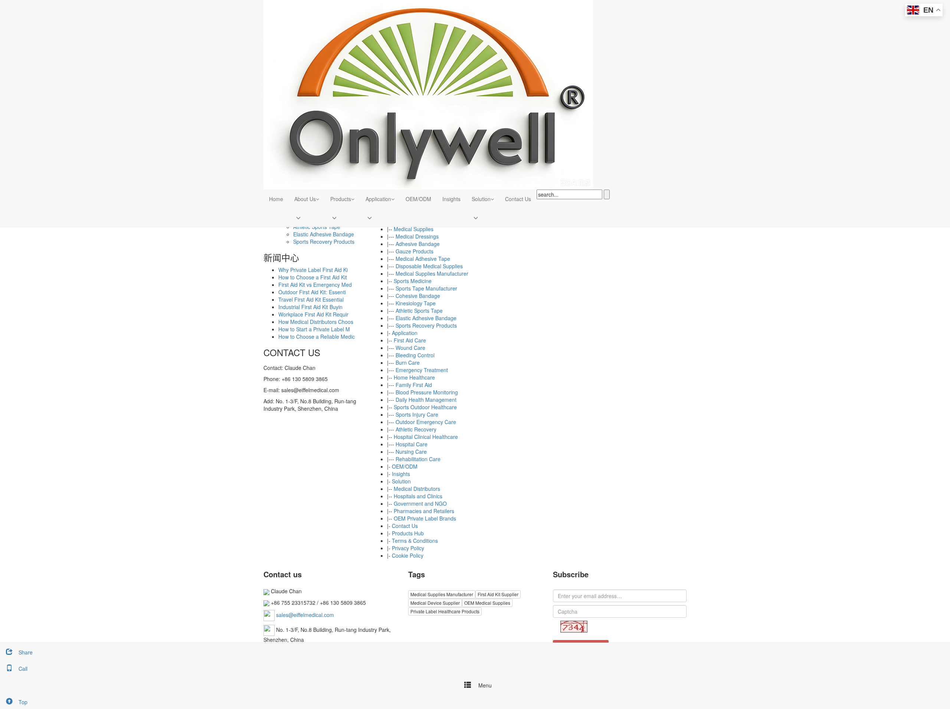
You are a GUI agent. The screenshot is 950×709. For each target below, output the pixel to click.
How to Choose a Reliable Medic (316, 336)
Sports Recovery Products (426, 325)
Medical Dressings (417, 236)
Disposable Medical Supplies (429, 266)
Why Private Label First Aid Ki (313, 269)
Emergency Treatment (422, 370)
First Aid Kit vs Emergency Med (315, 284)
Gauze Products (414, 251)
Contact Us (518, 199)
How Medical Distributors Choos (315, 321)
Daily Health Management (426, 399)
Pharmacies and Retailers (424, 511)
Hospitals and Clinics (418, 496)
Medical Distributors (417, 488)
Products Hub (408, 533)
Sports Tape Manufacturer (426, 288)
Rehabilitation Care (418, 459)
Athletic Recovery (416, 429)
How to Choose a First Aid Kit (312, 277)
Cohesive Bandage (418, 295)
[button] (317, 199)
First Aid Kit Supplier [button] (498, 594)
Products (340, 199)
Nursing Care (411, 451)
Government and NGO (420, 503)
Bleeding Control (415, 355)
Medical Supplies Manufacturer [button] (441, 594)
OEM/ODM (418, 199)
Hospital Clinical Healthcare (426, 436)
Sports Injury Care (417, 414)
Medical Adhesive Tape (423, 258)
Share (26, 652)
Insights (451, 199)
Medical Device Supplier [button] (435, 603)
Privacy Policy (408, 548)
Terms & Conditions (415, 540)
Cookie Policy (407, 555)
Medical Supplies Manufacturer (432, 273)
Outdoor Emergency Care (426, 422)
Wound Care (410, 347)
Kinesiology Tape (416, 303)
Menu (484, 685)
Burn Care (408, 362)
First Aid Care (410, 340)
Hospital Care (412, 444)
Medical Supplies (413, 229)
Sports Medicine (413, 281)
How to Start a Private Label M (314, 329)
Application (378, 199)
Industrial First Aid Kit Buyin (310, 307)
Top (23, 702)
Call (23, 668)
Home (276, 199)
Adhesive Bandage (418, 243)
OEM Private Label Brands (425, 518)
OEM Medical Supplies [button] (487, 603)
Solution (481, 199)
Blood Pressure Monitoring (427, 392)
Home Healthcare (414, 377)
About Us (305, 199)
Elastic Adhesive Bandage (426, 318)
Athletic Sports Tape (419, 310)
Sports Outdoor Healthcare (425, 407)
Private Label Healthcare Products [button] (444, 611)
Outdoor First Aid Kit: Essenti (312, 292)
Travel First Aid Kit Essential (311, 299)
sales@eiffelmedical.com (305, 614)
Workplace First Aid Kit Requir (313, 314)
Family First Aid (414, 384)
